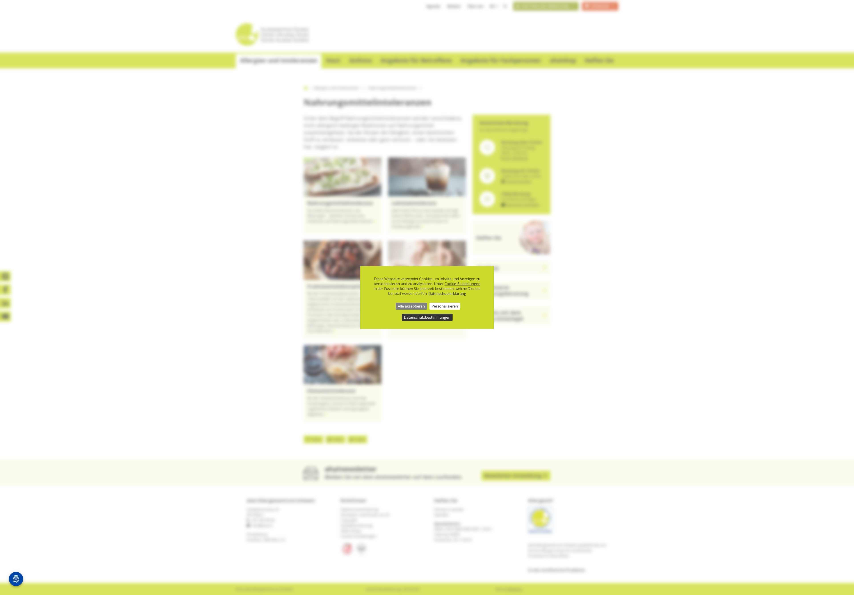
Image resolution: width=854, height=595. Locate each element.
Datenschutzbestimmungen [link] (427, 317)
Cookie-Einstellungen (462, 283)
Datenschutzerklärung (447, 293)
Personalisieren (445, 306)
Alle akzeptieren (411, 306)
